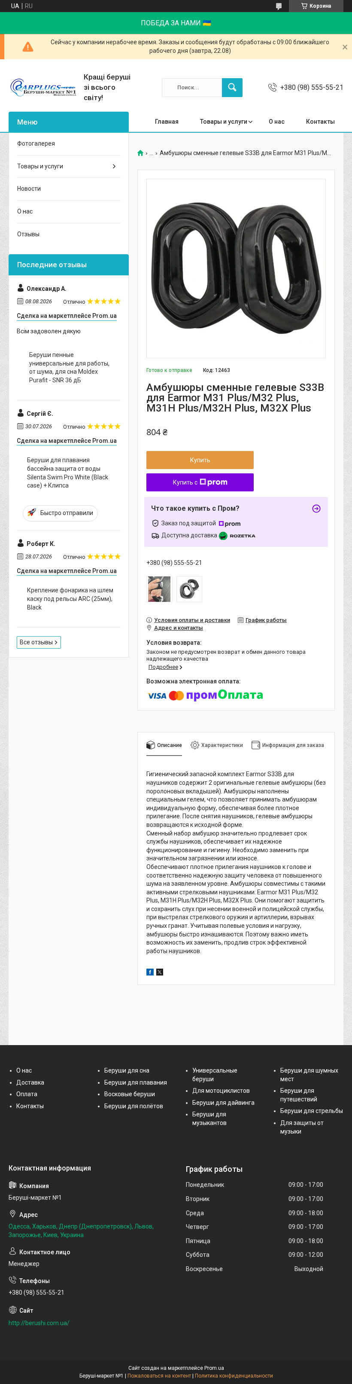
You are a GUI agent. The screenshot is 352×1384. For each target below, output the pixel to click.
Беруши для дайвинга (223, 1102)
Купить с (185, 482)
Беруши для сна (126, 1070)
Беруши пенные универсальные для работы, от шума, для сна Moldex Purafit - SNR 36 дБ (69, 367)
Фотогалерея (36, 143)
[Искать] (232, 87)
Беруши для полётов (133, 1106)
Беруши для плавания (135, 1082)
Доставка (30, 1082)
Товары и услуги (223, 121)
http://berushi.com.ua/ (39, 1323)
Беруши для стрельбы (311, 1110)
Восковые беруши (129, 1094)
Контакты (320, 121)
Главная (167, 121)
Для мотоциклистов (221, 1090)
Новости (29, 188)
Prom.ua (214, 1368)
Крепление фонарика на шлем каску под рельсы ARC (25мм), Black (70, 598)
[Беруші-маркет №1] (43, 88)
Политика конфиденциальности (234, 1376)
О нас (277, 121)
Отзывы (28, 234)
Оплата (26, 1094)
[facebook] (150, 973)
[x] (159, 973)
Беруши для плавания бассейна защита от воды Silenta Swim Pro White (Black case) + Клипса (67, 473)
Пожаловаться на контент (159, 1376)
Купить (200, 460)
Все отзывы (36, 642)
